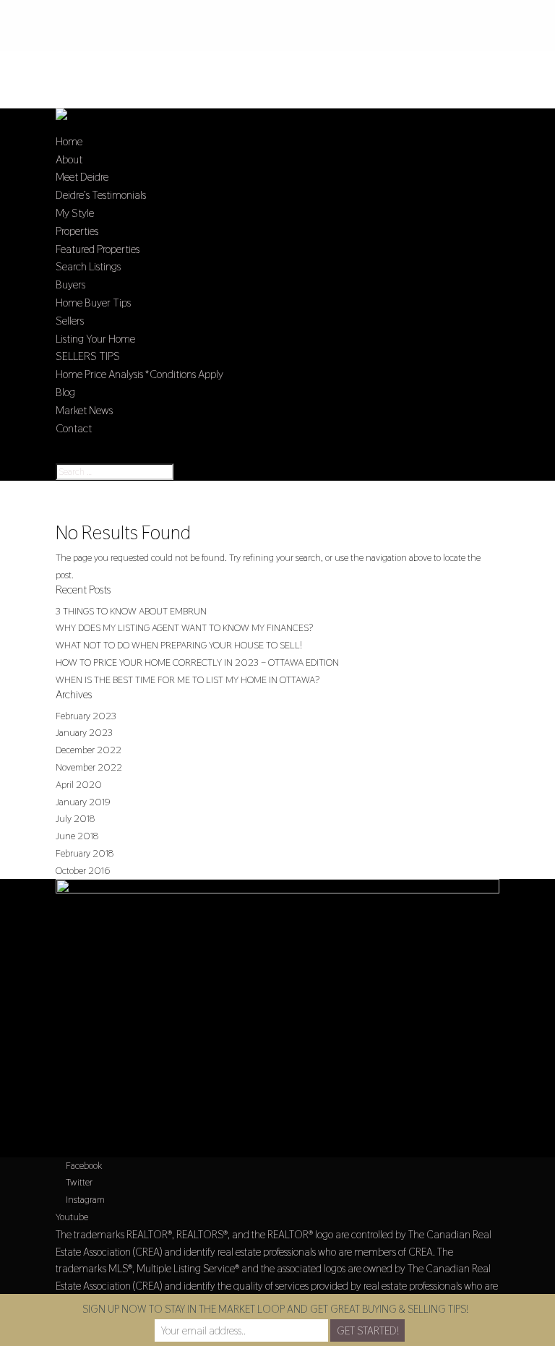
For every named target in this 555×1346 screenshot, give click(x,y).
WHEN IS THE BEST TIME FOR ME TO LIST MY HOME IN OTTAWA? (187, 679)
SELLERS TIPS (88, 356)
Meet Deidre (82, 176)
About (69, 159)
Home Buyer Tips (93, 302)
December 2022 (88, 749)
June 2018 (77, 835)
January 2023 (84, 732)
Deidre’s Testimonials (101, 194)
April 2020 (79, 784)
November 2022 (89, 766)
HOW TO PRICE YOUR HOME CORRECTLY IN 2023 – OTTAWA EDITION (197, 662)
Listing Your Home (95, 338)
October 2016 (83, 870)
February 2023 (86, 715)
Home (69, 141)
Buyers (70, 284)
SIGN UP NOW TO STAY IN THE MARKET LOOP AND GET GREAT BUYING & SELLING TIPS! (275, 1309)
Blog (65, 392)
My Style (75, 212)
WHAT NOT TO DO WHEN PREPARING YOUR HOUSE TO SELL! (179, 644)
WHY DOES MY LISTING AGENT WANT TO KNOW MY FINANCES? (184, 627)
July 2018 (75, 818)
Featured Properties (97, 249)
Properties (77, 231)
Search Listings (88, 266)
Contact (74, 428)
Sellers (70, 320)
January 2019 (83, 801)
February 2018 (84, 853)
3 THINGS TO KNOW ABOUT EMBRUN (131, 610)
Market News (84, 410)
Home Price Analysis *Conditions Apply (139, 374)
